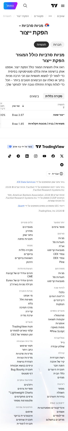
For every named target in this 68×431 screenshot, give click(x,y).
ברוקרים (28, 253)
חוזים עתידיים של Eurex (19, 280)
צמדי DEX (58, 257)
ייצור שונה (58, 114)
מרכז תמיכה (26, 307)
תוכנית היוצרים (56, 369)
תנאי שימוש (26, 345)
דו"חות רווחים (56, 296)
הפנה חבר (58, 365)
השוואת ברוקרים (24, 257)
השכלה (60, 392)
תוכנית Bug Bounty (22, 369)
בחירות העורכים (55, 396)
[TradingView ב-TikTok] (9, 156)
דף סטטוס (27, 373)
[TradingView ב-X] (61, 156)
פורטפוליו (59, 315)
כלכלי (61, 292)
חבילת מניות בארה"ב (21, 284)
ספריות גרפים (25, 388)
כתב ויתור (27, 349)
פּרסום (29, 411)
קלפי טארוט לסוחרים (21, 330)
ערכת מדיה (26, 315)
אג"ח (61, 246)
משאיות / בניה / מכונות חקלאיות (46, 123)
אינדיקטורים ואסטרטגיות (51, 407)
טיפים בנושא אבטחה (21, 365)
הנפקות (60, 304)
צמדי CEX (58, 253)
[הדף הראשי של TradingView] (54, 5)
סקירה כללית (26, 249)
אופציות (60, 323)
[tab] (57, 44)
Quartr (21, 205)
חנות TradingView (22, 326)
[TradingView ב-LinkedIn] (27, 156)
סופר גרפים (58, 226)
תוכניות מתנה (25, 238)
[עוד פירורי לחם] (50, 16)
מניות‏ (61, 238)
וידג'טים (28, 384)
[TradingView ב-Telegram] (18, 156)
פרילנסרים (58, 415)
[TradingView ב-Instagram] (35, 156)
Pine (61, 261)
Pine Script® (57, 331)
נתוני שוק (28, 234)
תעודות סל (58, 242)
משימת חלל (26, 299)
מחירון (29, 230)
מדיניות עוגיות (25, 357)
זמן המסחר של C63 (22, 334)
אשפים (60, 411)
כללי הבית (58, 373)
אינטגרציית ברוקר (23, 415)
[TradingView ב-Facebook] (53, 156)
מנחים (60, 377)
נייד (62, 342)
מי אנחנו (28, 295)
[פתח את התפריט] (62, 5)
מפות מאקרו (57, 327)
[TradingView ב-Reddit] (61, 164)
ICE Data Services (26, 182)
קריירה (29, 311)
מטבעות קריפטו (55, 249)
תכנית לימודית (25, 423)
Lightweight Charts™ (21, 392)
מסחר (61, 388)
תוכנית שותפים (24, 419)
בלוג (30, 303)
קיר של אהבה (57, 361)
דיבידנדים (59, 300)
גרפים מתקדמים (24, 396)
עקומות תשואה (56, 319)
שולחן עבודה (57, 346)
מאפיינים (28, 226)
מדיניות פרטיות (24, 353)
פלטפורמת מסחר (23, 400)
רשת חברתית (57, 357)
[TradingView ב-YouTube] (44, 156)
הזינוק (29, 261)
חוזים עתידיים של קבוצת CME (19, 275)
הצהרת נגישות (25, 361)
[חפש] (25, 5)
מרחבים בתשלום (55, 419)
